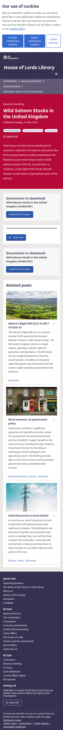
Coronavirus (9, 621)
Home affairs (10, 633)
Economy (32, 476)
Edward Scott (12, 136)
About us (7, 591)
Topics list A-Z (10, 649)
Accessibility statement (15, 727)
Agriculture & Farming (17, 476)
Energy (20, 560)
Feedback (8, 603)
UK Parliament (10, 81)
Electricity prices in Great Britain (28, 515)
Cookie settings (53, 41)
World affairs (10, 645)
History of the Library (14, 595)
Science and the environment (18, 641)
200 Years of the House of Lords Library (23, 587)
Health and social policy (16, 629)
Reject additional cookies (34, 41)
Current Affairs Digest (14, 675)
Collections (9, 660)
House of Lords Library (29, 67)
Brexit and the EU (12, 613)
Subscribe (13, 702)
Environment (13, 380)
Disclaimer (9, 599)
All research (9, 679)
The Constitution (12, 617)
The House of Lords (13, 637)
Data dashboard (11, 671)
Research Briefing (12, 86)
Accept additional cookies (13, 41)
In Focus (7, 667)
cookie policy (17, 28)
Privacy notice (10, 723)
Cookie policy (25, 723)
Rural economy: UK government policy (27, 421)
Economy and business (15, 625)
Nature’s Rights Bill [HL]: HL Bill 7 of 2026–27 (28, 325)
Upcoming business (13, 583)
